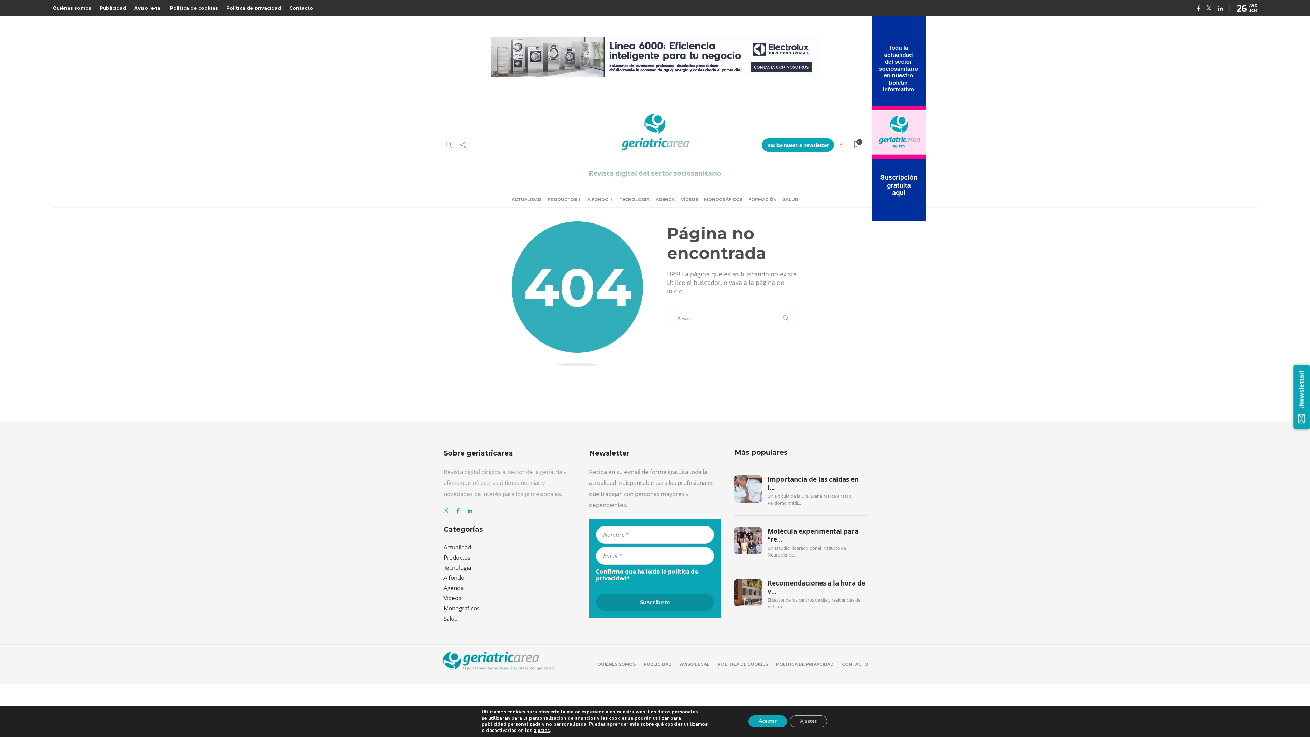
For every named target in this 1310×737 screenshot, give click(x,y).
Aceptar (768, 721)
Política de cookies (194, 8)
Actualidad (526, 199)
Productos (562, 199)
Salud (790, 199)
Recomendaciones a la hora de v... (816, 587)
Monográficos (723, 199)
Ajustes (808, 721)
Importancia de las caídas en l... (813, 483)
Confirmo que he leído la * (647, 575)
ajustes (542, 730)
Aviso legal (148, 8)
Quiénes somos (72, 8)
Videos (452, 598)
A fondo (598, 199)
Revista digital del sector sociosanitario (655, 173)
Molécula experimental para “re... (813, 535)
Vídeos (689, 199)
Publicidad (113, 8)
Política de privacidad (253, 8)
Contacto (301, 8)
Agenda (665, 199)
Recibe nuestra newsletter (798, 145)
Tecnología (634, 199)
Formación (762, 199)
